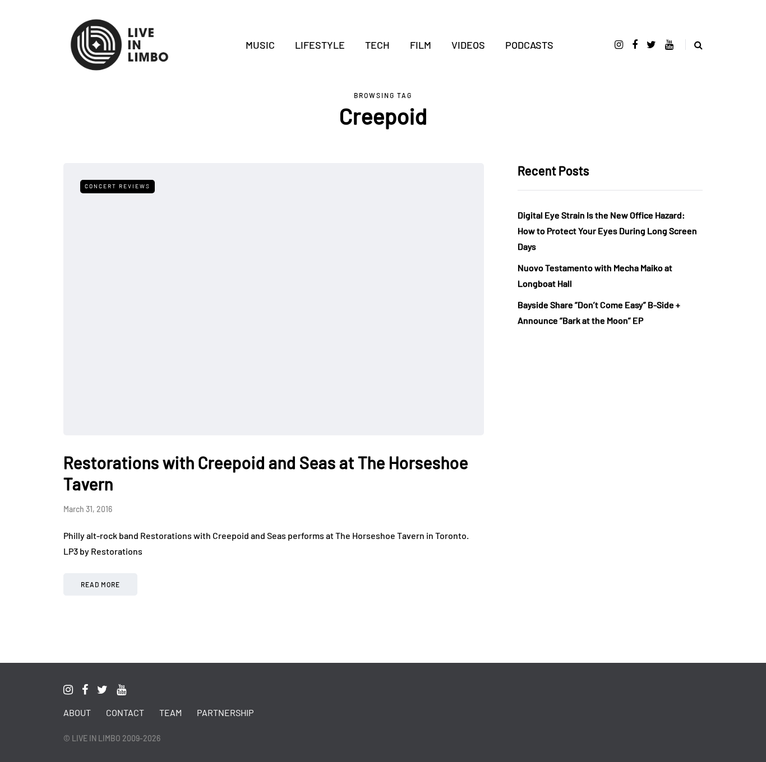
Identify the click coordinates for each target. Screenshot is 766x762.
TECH (377, 45)
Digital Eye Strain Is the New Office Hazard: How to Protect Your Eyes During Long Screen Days (607, 231)
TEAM (170, 712)
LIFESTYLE (320, 45)
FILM (420, 45)
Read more (100, 584)
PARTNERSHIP (225, 712)
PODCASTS (529, 45)
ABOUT (77, 712)
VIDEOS (468, 45)
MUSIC (260, 45)
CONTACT (125, 712)
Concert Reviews (117, 186)
